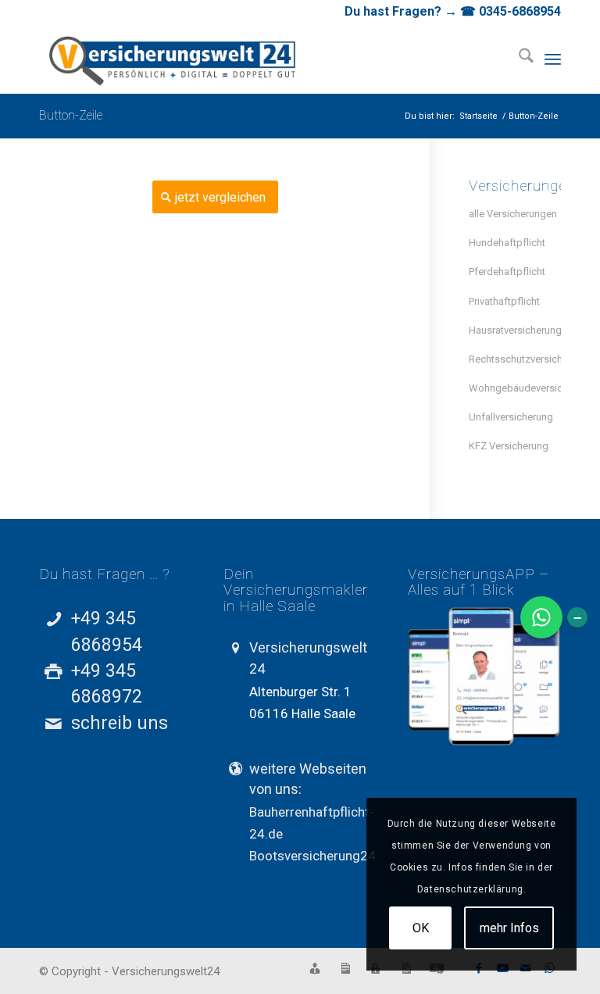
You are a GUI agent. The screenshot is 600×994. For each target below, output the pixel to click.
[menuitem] (518, 58)
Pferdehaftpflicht (507, 271)
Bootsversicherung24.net (323, 855)
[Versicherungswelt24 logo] (174, 58)
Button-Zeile (70, 115)
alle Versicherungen (513, 214)
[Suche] (518, 58)
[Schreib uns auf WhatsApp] (541, 617)
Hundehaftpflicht (507, 242)
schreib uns (119, 723)
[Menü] (553, 59)
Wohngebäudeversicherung (515, 388)
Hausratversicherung (515, 330)
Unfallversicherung (511, 417)
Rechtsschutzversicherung (515, 359)
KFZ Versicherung (508, 446)
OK (420, 928)
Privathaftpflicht (504, 301)
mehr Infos (509, 928)
